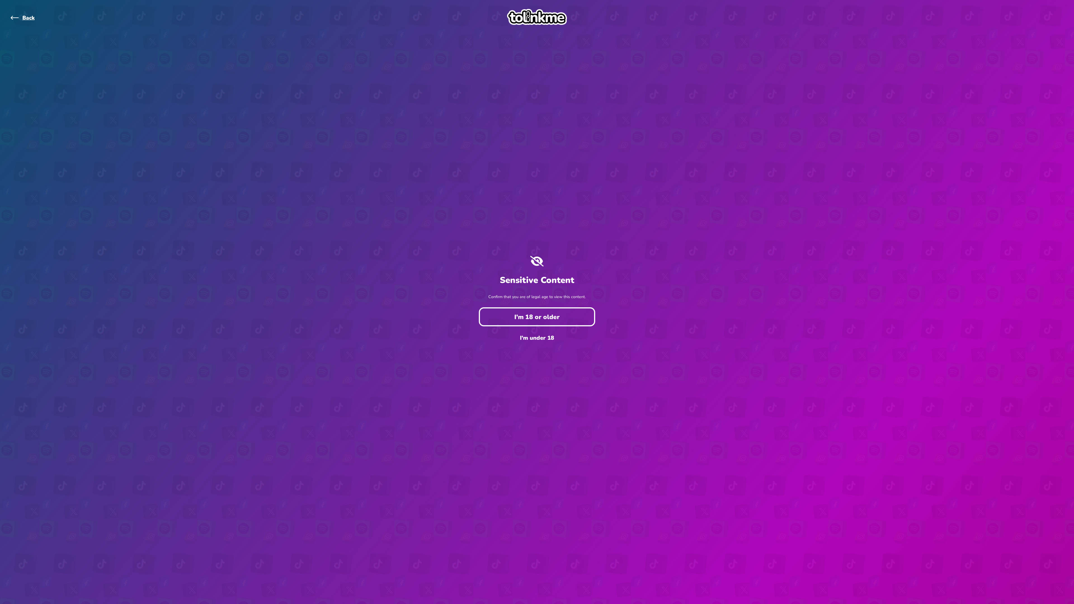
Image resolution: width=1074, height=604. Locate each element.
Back (28, 18)
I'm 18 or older (537, 317)
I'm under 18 (537, 338)
